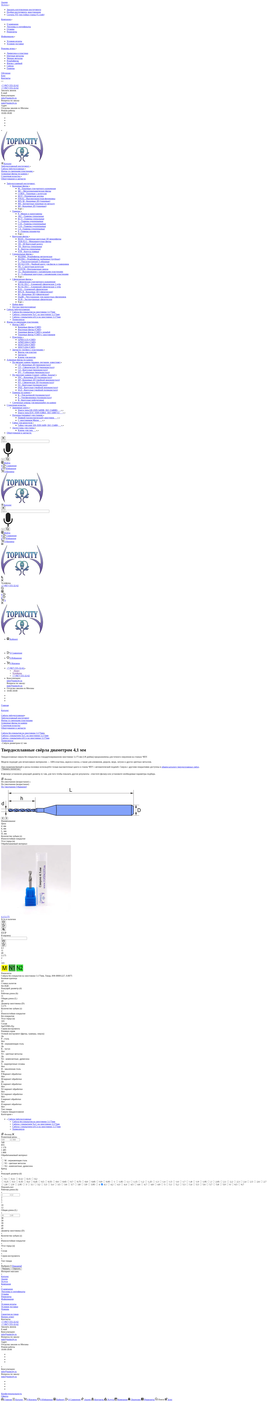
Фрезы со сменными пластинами (17, 720)
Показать (17, 1266)
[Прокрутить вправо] (6, 818)
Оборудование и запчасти (13, 728)
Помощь (5, 1309)
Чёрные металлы (15, 58)
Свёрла (10, 66)
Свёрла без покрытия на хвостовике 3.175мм (33, 1121)
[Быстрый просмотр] (3, 929)
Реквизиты (12, 31)
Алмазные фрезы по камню (14, 723)
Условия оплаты (14, 41)
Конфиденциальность (11, 1393)
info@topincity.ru (9, 98)
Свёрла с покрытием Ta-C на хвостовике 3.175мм (24, 735)
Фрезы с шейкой (14, 63)
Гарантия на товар (10, 1314)
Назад (16, 670)
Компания (6, 1284)
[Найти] (7, 459)
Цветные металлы (15, 56)
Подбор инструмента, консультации (24, 12)
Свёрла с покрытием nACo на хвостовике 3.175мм (25, 738)
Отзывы (10, 29)
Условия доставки (15, 44)
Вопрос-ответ (7, 1317)
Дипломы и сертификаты (19, 26)
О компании (12, 24)
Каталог (5, 1276)
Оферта (4, 1396)
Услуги (4, 1281)
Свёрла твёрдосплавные (19, 1119)
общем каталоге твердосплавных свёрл (180, 767)
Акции (4, 1279)
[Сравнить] (3, 926)
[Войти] (2, 592)
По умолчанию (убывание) (14, 787)
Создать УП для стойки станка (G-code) (25, 14)
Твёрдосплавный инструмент (15, 718)
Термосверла (7, 740)
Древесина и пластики (17, 53)
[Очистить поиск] (3, 459)
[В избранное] (3, 922)
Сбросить (17, 1269)
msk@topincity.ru (9, 103)
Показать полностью (11, 769)
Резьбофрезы (13, 61)
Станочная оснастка (10, 725)
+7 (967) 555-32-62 (10, 85)
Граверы (11, 68)
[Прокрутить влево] (2, 818)
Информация (7, 1299)
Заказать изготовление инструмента (24, 9)
